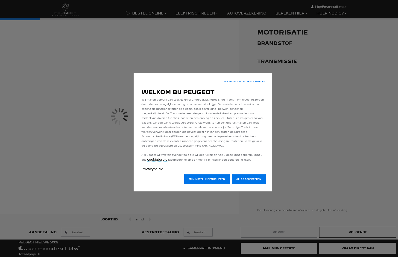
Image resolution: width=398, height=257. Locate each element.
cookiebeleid (157, 159)
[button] (245, 82)
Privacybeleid (152, 169)
